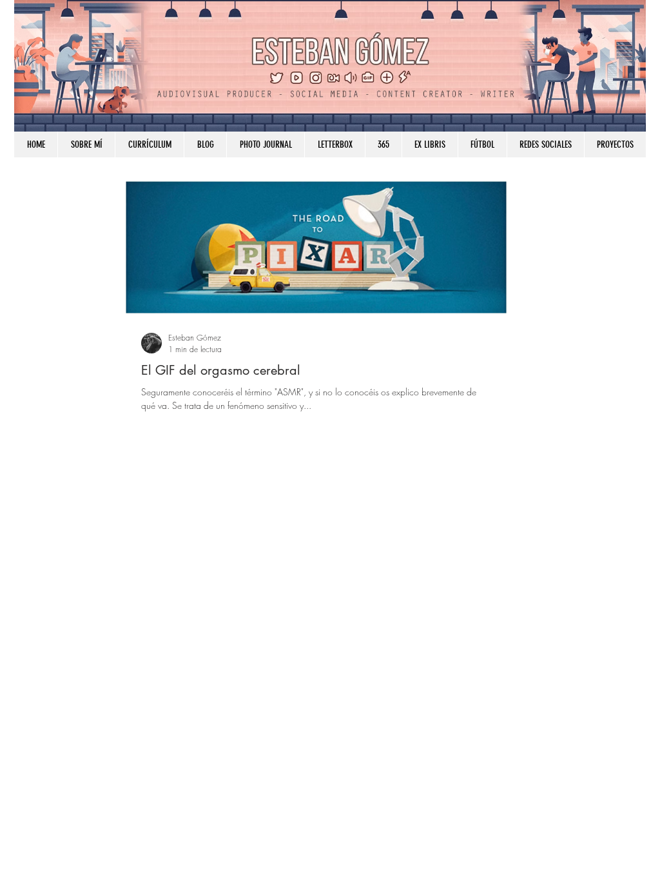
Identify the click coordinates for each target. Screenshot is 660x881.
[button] (545, 144)
